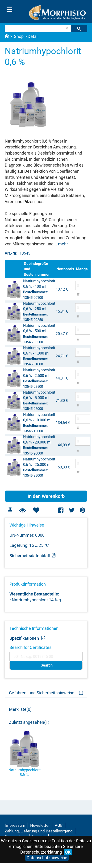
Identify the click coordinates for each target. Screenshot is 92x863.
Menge (82, 269)
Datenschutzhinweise (47, 857)
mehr (63, 243)
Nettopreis (65, 269)
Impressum (15, 825)
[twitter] (72, 510)
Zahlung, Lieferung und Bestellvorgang (39, 831)
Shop (19, 36)
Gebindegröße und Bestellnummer (37, 269)
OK (68, 852)
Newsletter (40, 825)
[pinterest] (82, 510)
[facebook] (61, 510)
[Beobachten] (22, 510)
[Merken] (10, 510)
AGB (59, 825)
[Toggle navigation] (9, 9)
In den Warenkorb (46, 496)
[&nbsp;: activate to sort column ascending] (14, 269)
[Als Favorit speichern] (36, 510)
